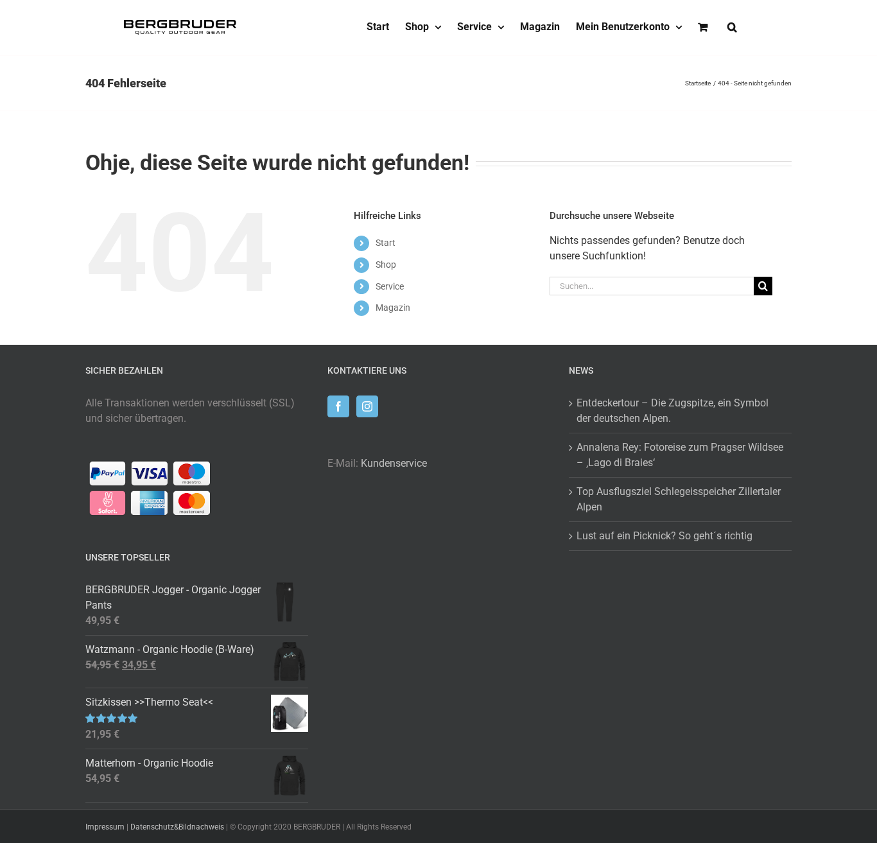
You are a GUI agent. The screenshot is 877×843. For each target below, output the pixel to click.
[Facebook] (338, 406)
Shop (386, 264)
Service (390, 286)
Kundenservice (394, 463)
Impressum (105, 826)
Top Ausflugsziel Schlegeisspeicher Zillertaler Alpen (679, 499)
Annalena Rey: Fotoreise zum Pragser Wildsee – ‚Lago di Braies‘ (680, 455)
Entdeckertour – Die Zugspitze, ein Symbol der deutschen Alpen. (672, 410)
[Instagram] (367, 406)
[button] (732, 27)
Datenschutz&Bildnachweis (177, 826)
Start (385, 243)
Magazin (393, 307)
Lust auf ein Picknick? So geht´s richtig (664, 536)
